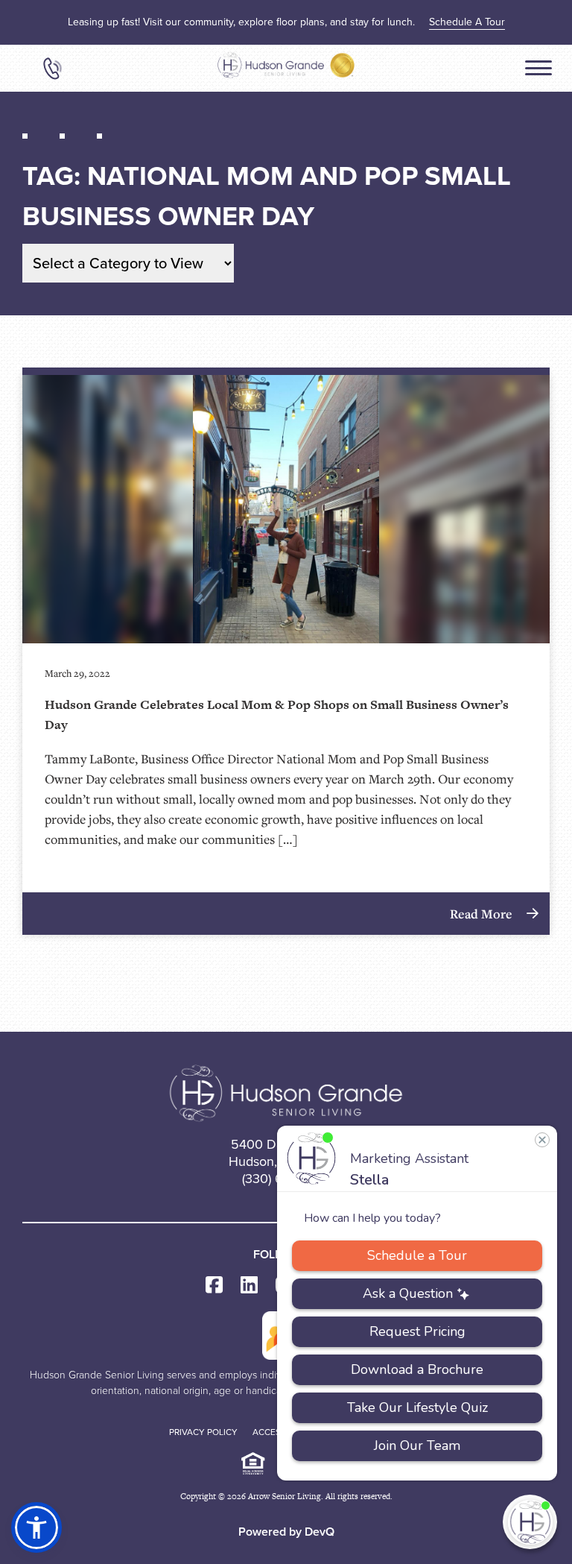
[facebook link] (214, 1286)
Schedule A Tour (467, 22)
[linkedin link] (249, 1286)
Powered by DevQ (286, 1531)
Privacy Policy (203, 1432)
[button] (36, 1527)
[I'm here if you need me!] (530, 1522)
